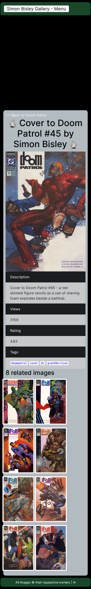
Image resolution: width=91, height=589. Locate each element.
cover (34, 363)
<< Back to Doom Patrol (26, 115)
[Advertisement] (45, 63)
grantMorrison (57, 363)
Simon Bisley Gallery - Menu (36, 8)
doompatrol (19, 363)
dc (42, 363)
